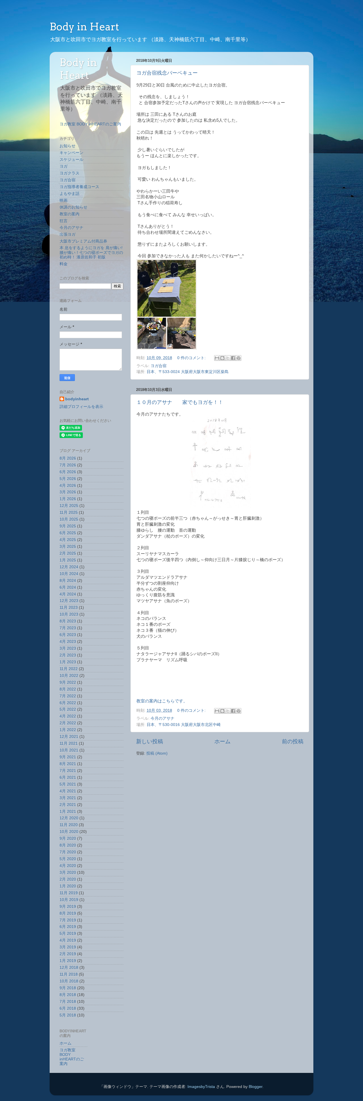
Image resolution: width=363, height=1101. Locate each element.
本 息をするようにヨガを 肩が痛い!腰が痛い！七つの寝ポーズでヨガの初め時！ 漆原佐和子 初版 (91, 252)
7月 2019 (68, 920)
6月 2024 (68, 587)
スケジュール (71, 159)
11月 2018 (69, 974)
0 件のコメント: (192, 358)
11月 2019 (69, 893)
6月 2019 (68, 927)
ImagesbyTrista (201, 1087)
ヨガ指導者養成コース (79, 187)
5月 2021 (68, 784)
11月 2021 (69, 743)
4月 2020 (68, 866)
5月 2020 (68, 859)
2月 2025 (68, 553)
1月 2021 (68, 811)
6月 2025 (68, 533)
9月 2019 (68, 906)
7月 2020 (68, 852)
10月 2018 (69, 981)
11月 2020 (69, 825)
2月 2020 (68, 879)
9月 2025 (68, 526)
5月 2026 (68, 479)
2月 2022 (68, 723)
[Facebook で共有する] (233, 358)
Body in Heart (84, 26)
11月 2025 (69, 512)
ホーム (222, 741)
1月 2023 (68, 662)
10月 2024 (69, 574)
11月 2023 (69, 607)
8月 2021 (68, 764)
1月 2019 (68, 961)
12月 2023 (69, 601)
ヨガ (63, 166)
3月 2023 (68, 648)
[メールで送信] (217, 358)
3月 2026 (68, 492)
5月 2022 (68, 709)
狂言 (63, 221)
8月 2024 (68, 580)
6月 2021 (68, 777)
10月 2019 (69, 900)
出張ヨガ (67, 234)
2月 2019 (68, 954)
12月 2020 (69, 818)
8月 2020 (68, 845)
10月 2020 (69, 832)
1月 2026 (68, 499)
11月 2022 (69, 669)
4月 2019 (68, 940)
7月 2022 (68, 696)
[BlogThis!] (222, 358)
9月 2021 (68, 757)
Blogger (255, 1087)
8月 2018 (68, 995)
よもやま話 (69, 193)
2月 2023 (68, 655)
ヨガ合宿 (158, 366)
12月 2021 (69, 736)
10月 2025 (69, 519)
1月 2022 (68, 730)
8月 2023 (68, 621)
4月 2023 (68, 641)
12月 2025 (69, 506)
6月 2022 (68, 703)
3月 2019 (68, 947)
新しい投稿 (149, 741)
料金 (63, 264)
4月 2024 (68, 594)
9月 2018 (68, 988)
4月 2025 (68, 540)
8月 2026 (68, 458)
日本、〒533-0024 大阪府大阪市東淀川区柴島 (188, 372)
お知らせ (67, 146)
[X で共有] (228, 358)
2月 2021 (68, 805)
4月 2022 (68, 716)
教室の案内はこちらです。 (161, 701)
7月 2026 (68, 465)
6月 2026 (68, 472)
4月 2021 (68, 791)
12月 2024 (69, 567)
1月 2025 (68, 560)
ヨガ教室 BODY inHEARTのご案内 (90, 124)
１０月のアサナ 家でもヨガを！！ (179, 402)
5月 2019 (68, 933)
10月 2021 (69, 750)
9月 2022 (68, 682)
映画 (63, 200)
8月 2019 (68, 913)
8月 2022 (68, 689)
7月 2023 (68, 628)
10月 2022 (69, 675)
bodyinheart (77, 399)
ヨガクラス (69, 173)
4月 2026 (68, 485)
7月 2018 (68, 1001)
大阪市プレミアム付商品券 (83, 241)
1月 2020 (68, 886)
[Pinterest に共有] (238, 358)
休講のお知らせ (73, 207)
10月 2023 (69, 614)
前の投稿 (292, 741)
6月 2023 (68, 635)
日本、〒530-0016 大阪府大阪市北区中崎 (184, 725)
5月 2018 (68, 1015)
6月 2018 (68, 1008)
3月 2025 (68, 546)
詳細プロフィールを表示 (81, 407)
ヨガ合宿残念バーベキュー (167, 73)
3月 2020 (68, 872)
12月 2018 (69, 967)
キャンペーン (71, 153)
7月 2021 (68, 771)
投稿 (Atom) (157, 753)
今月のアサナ (162, 718)
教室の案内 (69, 214)
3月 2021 (68, 798)
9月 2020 (68, 838)
